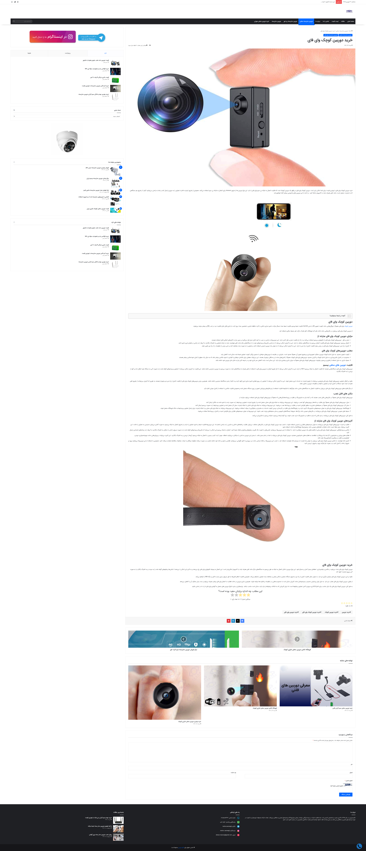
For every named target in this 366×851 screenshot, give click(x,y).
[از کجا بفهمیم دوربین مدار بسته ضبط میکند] (118, 828)
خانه (350, 31)
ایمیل (351, 773)
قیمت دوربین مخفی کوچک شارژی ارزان (98, 209)
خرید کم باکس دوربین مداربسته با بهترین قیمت (95, 86)
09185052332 (224, 818)
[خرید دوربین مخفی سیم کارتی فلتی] (316, 685)
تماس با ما (326, 21)
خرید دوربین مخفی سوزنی (261, 21)
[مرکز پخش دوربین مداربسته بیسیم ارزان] (115, 182)
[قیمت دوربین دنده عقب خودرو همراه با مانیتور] (115, 62)
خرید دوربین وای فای (291, 612)
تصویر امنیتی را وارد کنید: (336, 786)
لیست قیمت (335, 21)
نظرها (29, 53)
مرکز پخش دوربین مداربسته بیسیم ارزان (98, 178)
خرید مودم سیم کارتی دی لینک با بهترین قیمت (98, 818)
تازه (105, 53)
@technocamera (227, 826)
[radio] (248, 595)
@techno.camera (225, 831)
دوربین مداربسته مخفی (306, 21)
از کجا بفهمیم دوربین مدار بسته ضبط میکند (100, 826)
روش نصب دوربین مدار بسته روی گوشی (100, 835)
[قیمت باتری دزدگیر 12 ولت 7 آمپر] (115, 80)
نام (351, 764)
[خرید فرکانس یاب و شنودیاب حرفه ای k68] (115, 71)
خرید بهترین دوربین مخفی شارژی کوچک (189, 721)
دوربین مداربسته (276, 21)
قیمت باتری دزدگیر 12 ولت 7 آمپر (99, 77)
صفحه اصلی (350, 21)
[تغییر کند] (349, 11)
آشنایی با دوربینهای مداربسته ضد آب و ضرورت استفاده (93, 197)
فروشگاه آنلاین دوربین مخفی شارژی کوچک (265, 708)
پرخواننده (67, 53)
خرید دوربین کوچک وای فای (311, 612)
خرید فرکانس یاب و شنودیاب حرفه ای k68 (97, 69)
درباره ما (317, 21)
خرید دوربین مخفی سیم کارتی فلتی (342, 708)
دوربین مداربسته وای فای (330, 35)
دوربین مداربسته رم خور (290, 21)
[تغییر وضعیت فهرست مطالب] (348, 316)
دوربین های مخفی (337, 365)
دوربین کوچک (348, 326)
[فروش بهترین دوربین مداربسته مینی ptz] (115, 171)
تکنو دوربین (181, 848)
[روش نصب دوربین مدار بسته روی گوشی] (118, 837)
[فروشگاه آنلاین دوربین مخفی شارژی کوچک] (240, 685)
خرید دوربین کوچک (331, 612)
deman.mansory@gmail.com (224, 835)
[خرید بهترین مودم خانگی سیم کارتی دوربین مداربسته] (115, 97)
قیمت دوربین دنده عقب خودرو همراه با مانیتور (323, 2)
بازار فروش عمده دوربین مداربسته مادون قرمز (96, 190)
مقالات (343, 21)
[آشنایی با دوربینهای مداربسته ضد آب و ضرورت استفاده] (115, 201)
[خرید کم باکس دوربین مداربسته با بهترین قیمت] (115, 88)
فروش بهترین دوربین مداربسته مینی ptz (97, 168)
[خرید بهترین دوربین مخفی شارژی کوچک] (164, 692)
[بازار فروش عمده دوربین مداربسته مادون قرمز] (115, 192)
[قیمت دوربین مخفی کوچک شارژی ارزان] (115, 210)
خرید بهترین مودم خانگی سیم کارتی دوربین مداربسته (94, 94)
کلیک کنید (222, 822)
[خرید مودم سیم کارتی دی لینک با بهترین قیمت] (118, 820)
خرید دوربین (346, 612)
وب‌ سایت (233, 773)
